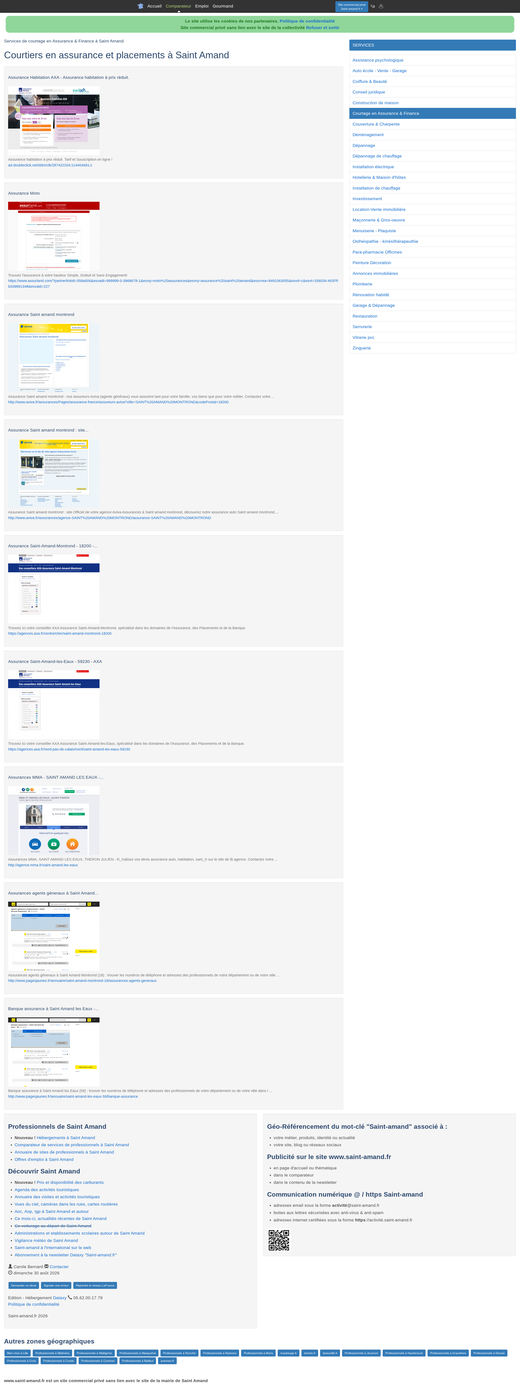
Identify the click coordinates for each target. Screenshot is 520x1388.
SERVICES (363, 45)
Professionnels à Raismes (219, 1353)
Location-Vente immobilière (379, 209)
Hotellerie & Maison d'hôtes (379, 177)
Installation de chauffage (376, 188)
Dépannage (364, 145)
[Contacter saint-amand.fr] (381, 6)
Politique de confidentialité (307, 21)
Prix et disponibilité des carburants (70, 1182)
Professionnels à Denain (489, 1353)
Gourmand (223, 6)
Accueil (154, 6)
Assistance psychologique (378, 60)
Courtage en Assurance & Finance (386, 113)
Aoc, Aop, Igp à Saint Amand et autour (52, 1211)
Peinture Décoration (372, 262)
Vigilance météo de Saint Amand (46, 1240)
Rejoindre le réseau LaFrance (95, 1285)
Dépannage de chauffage (377, 156)
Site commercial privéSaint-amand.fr (352, 6)
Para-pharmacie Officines (377, 252)
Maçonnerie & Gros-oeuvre (379, 220)
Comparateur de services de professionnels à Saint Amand (72, 1144)
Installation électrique (373, 166)
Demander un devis (23, 1285)
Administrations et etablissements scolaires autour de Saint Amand (80, 1233)
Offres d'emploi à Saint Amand (44, 1159)
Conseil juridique (369, 92)
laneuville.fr (330, 1353)
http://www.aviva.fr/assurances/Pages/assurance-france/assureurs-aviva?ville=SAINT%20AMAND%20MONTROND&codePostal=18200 (118, 402)
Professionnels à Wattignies (94, 1353)
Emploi (202, 6)
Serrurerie (362, 326)
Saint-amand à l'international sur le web (53, 1247)
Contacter (59, 1266)
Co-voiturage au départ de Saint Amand (53, 1225)
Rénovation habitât (371, 294)
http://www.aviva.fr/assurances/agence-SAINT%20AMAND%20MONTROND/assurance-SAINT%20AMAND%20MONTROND (109, 518)
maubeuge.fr (288, 1353)
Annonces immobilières (375, 273)
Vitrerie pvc (364, 337)
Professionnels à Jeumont (361, 1353)
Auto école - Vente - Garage (380, 70)
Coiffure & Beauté (370, 81)
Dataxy (60, 1297)
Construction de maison (376, 102)
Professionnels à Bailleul (137, 1360)
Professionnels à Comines (98, 1360)
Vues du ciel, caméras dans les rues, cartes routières (66, 1204)
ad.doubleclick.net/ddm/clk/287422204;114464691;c (50, 165)
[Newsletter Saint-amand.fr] (373, 6)
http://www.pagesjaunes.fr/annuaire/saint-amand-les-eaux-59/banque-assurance (73, 1096)
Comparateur (178, 6)
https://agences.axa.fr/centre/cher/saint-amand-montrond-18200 (60, 633)
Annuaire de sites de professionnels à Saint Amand (64, 1152)
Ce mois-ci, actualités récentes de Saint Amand (61, 1218)
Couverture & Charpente (376, 124)
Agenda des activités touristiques (47, 1189)
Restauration (365, 316)
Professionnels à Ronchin (179, 1353)
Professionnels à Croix (21, 1360)
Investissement (367, 198)
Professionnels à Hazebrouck (404, 1353)
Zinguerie (362, 348)
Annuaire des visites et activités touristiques (57, 1196)
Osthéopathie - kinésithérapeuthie (385, 241)
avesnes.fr (167, 1360)
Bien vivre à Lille (17, 1353)
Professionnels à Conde (58, 1360)
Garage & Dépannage (374, 305)
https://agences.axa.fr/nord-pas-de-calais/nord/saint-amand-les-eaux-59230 (69, 749)
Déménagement (368, 134)
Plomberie (362, 284)
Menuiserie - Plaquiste (374, 230)
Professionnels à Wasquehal (137, 1353)
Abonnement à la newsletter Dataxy (65, 1254)
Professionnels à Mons (258, 1353)
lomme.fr (309, 1353)
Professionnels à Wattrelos (52, 1353)
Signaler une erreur (56, 1285)
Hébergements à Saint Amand (66, 1137)
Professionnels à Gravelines (448, 1353)
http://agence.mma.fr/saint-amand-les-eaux (43, 865)
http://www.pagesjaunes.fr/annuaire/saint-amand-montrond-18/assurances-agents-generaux (82, 980)
